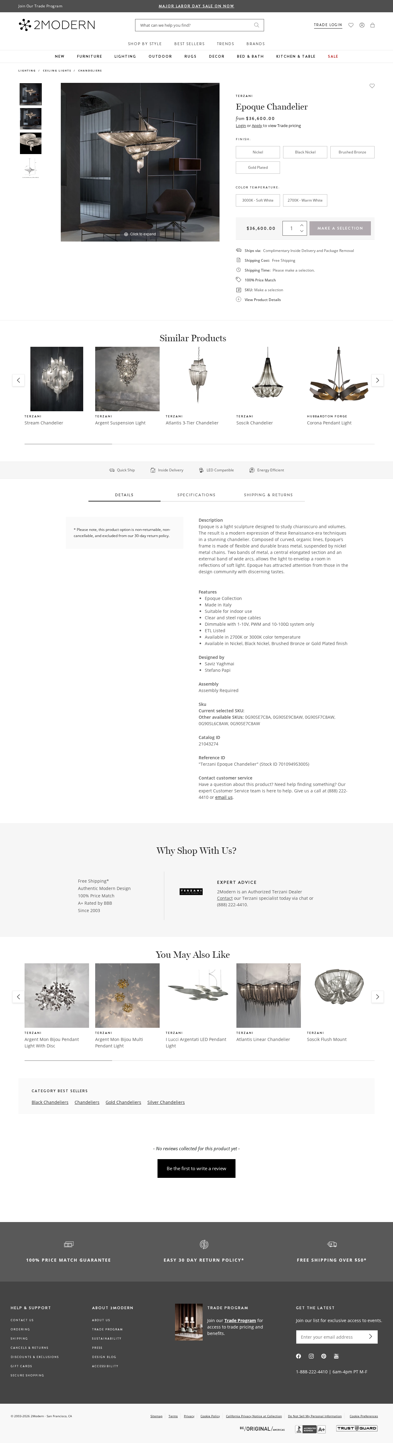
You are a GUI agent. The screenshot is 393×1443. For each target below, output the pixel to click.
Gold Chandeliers (123, 1102)
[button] (373, 25)
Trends (225, 44)
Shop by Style (145, 44)
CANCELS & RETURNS (30, 1348)
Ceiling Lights (57, 70)
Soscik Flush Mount (327, 1039)
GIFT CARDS (21, 1366)
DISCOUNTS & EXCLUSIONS (35, 1357)
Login (241, 125)
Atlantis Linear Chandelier (263, 1039)
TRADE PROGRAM (107, 1329)
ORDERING (20, 1329)
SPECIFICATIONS (196, 495)
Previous (52, 162)
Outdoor (160, 56)
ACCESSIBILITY (105, 1366)
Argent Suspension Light (120, 423)
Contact (225, 898)
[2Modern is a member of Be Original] (263, 1428)
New (60, 56)
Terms (173, 1416)
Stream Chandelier (44, 423)
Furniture (89, 56)
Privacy (189, 1416)
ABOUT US (101, 1320)
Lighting (125, 56)
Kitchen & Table (296, 56)
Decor (217, 56)
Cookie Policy (210, 1416)
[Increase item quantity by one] (303, 224)
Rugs (191, 56)
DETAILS (124, 495)
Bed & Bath (250, 56)
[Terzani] (191, 892)
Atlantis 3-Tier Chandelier (192, 423)
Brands (256, 44)
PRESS (97, 1348)
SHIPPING (19, 1338)
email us (224, 797)
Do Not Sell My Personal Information (315, 1416)
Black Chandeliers (50, 1102)
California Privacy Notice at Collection (254, 1416)
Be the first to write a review (196, 1168)
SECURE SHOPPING (27, 1375)
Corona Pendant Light (329, 423)
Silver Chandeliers (166, 1102)
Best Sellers (189, 44)
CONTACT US (22, 1320)
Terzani (244, 96)
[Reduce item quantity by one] (303, 233)
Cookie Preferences (364, 1416)
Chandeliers (90, 70)
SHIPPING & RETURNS (268, 495)
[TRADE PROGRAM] (222, 1326)
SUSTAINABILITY (107, 1338)
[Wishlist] (350, 25)
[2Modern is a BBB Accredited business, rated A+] (311, 1432)
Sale (333, 56)
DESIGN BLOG (104, 1357)
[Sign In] (362, 25)
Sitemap (156, 1416)
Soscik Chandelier (254, 423)
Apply (257, 125)
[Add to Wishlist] (372, 85)
